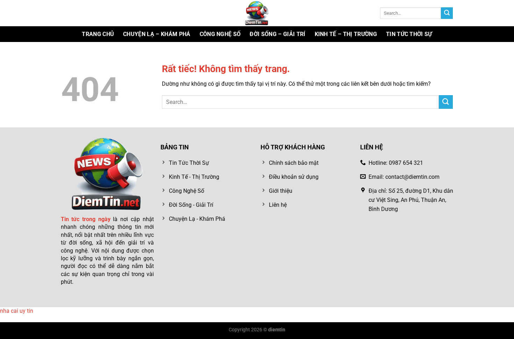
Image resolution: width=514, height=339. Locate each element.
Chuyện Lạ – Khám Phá (156, 34)
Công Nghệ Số (220, 34)
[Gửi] (447, 13)
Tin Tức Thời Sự (409, 34)
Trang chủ (98, 34)
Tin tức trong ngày (85, 219)
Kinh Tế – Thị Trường (346, 34)
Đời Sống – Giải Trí (277, 34)
